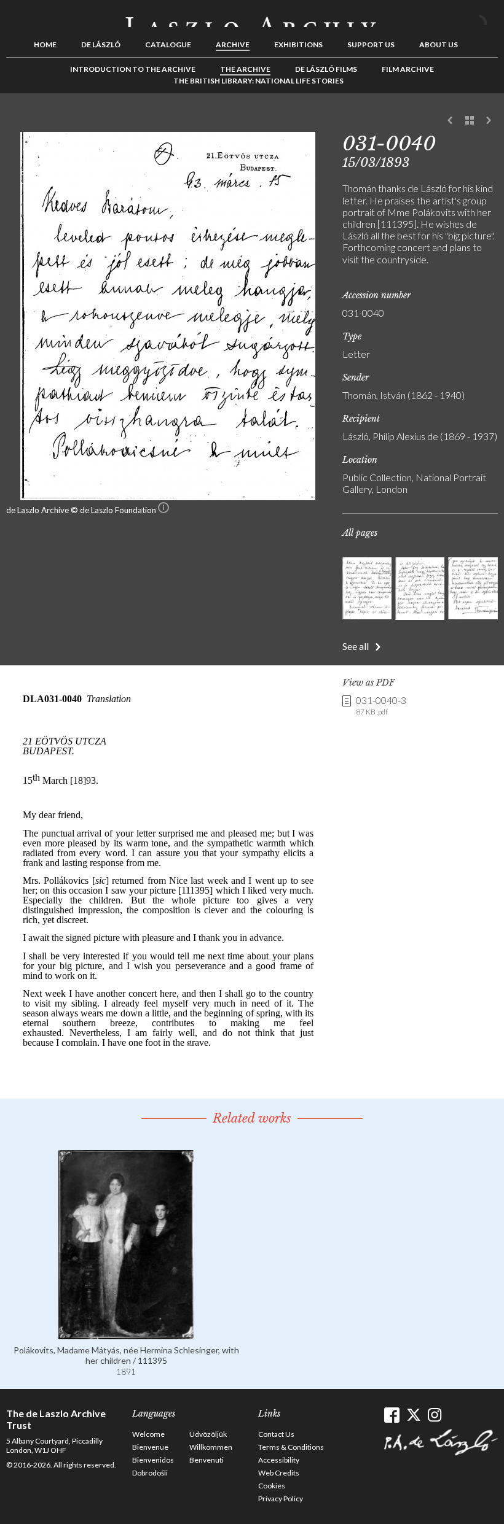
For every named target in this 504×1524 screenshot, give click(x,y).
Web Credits (278, 1472)
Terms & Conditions (291, 1447)
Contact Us (276, 1434)
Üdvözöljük (208, 1434)
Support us (371, 44)
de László (100, 44)
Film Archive (408, 69)
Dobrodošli (150, 1472)
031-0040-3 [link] (381, 705)
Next (488, 121)
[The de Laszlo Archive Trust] (252, 16)
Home (45, 44)
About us (438, 44)
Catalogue (168, 44)
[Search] (488, 17)
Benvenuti (206, 1459)
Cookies (271, 1485)
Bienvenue (150, 1447)
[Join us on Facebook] (392, 1415)
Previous (450, 121)
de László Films (326, 69)
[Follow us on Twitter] (413, 1415)
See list (469, 121)
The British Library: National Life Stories (258, 80)
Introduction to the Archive (132, 69)
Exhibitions (298, 44)
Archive (233, 44)
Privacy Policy (280, 1498)
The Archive (245, 69)
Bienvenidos (153, 1459)
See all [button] (355, 646)
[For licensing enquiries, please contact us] (163, 510)
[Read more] (126, 1333)
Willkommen (210, 1447)
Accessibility (278, 1459)
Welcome (148, 1434)
